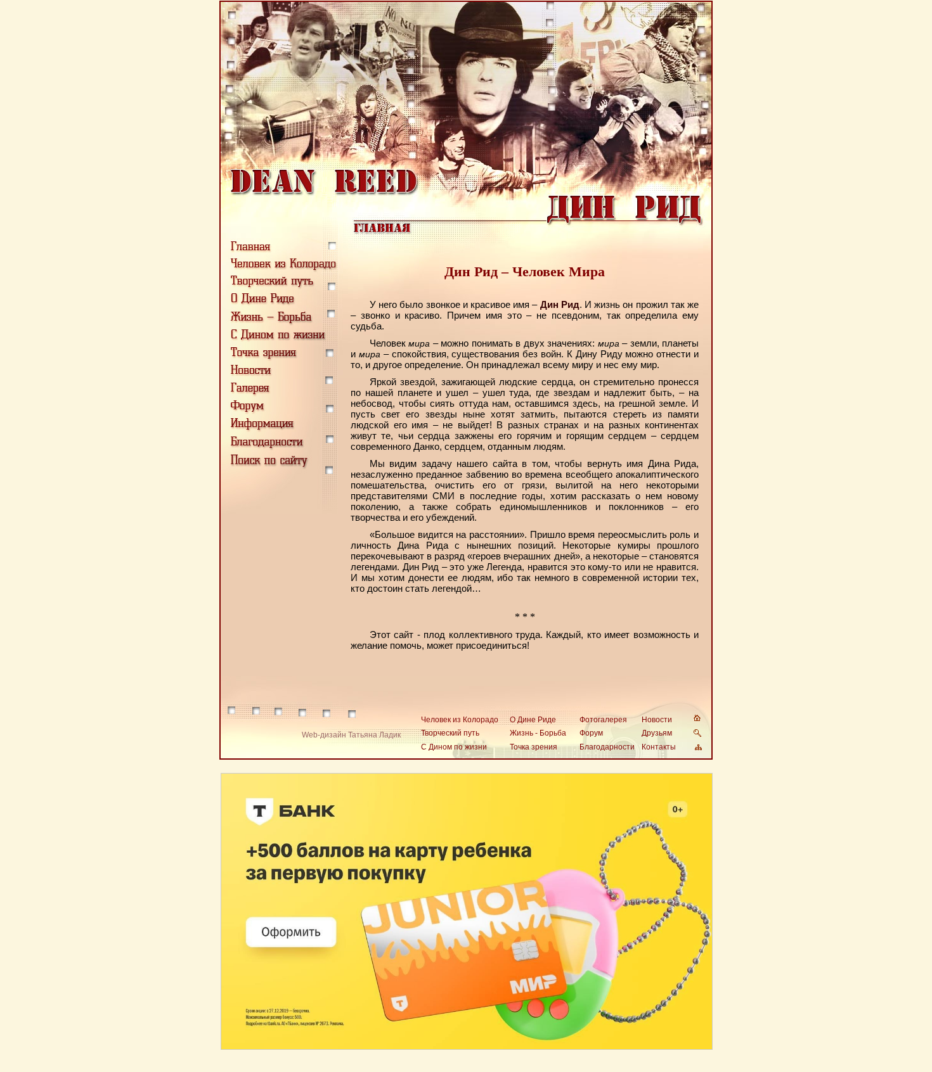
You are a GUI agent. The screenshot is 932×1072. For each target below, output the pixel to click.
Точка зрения (533, 747)
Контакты (659, 747)
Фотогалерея (603, 719)
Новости (657, 719)
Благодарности (607, 747)
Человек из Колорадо (459, 719)
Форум (591, 733)
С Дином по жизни (454, 747)
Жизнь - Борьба (538, 733)
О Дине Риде (533, 719)
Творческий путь (450, 733)
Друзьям (657, 733)
